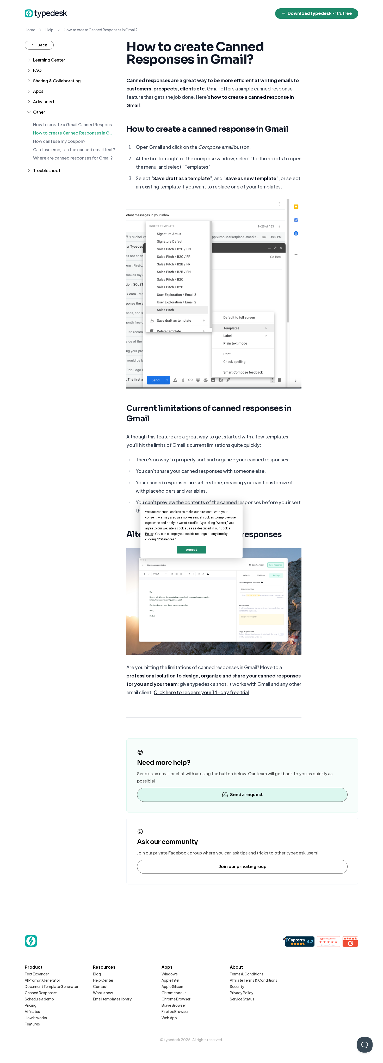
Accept (191, 550)
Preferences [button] (166, 539)
